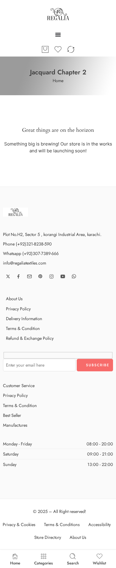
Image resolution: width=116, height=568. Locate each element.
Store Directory (47, 537)
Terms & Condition (23, 328)
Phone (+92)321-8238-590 (27, 244)
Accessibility (99, 524)
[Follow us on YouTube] (62, 276)
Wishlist (99, 562)
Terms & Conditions (62, 524)
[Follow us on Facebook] (18, 276)
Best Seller (12, 415)
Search (73, 562)
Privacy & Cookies (19, 524)
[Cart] (45, 49)
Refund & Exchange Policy (30, 338)
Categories (43, 562)
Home (58, 80)
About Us (14, 298)
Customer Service (19, 385)
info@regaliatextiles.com (24, 263)
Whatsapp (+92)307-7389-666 (31, 253)
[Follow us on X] (8, 276)
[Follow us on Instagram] (51, 276)
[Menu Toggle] (58, 34)
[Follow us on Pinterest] (40, 276)
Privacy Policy (18, 309)
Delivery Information (24, 318)
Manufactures (15, 425)
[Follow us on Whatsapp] (73, 276)
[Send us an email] (29, 276)
